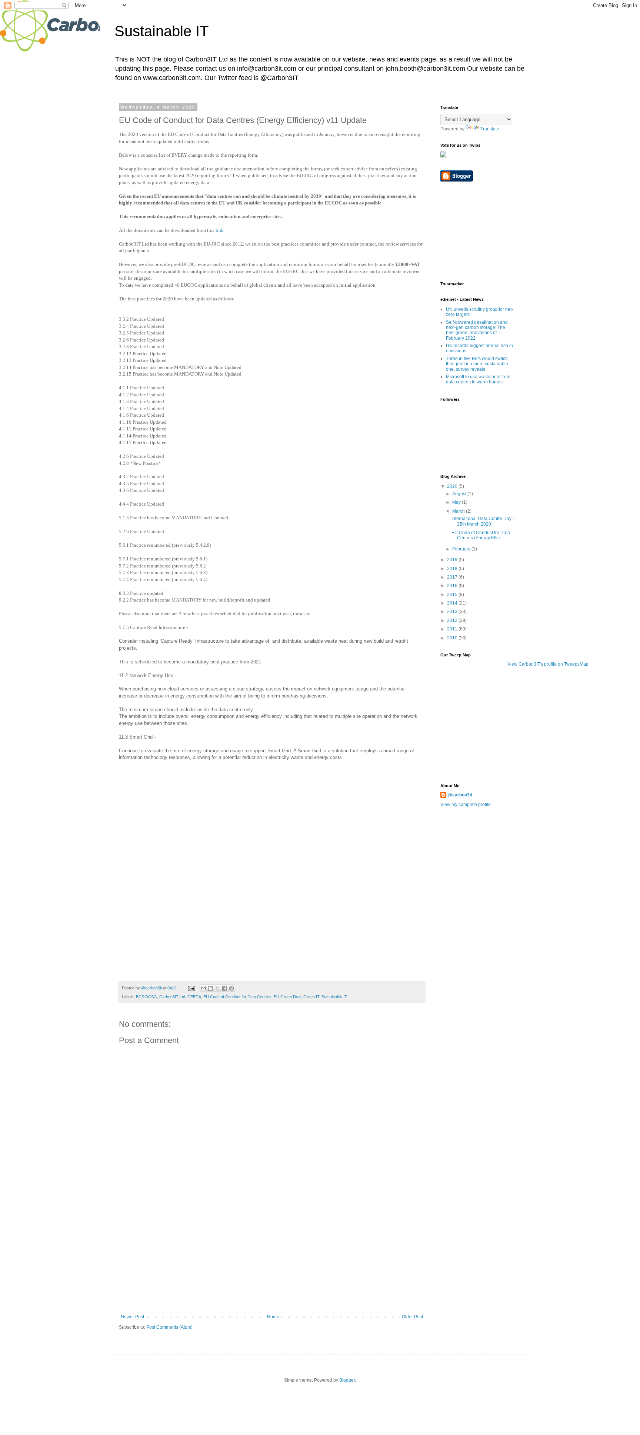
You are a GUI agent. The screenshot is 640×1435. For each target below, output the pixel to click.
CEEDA (194, 997)
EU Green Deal (287, 997)
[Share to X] (217, 988)
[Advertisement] (271, 1258)
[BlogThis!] (210, 988)
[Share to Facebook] (224, 988)
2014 (453, 603)
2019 (453, 559)
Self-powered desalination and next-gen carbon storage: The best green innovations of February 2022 (477, 330)
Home (273, 1316)
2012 (453, 620)
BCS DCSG (146, 997)
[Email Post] (191, 988)
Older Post (412, 1316)
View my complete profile (465, 804)
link (220, 230)
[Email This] (203, 988)
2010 (453, 637)
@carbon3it (460, 795)
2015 (453, 594)
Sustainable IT (161, 31)
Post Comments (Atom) (169, 1327)
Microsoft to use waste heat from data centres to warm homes (478, 379)
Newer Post (132, 1316)
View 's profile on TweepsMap (548, 664)
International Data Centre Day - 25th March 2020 (482, 521)
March (459, 511)
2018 (453, 568)
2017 (453, 577)
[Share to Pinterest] (231, 988)
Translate (489, 128)
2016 (453, 585)
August (459, 493)
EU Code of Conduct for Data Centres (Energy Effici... (480, 535)
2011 (453, 629)
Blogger (347, 1380)
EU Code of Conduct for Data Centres (237, 997)
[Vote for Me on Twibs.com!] (443, 156)
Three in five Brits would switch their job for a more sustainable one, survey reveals (477, 364)
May (457, 502)
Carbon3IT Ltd (172, 997)
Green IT (311, 997)
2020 (453, 486)
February (461, 549)
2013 (453, 611)
